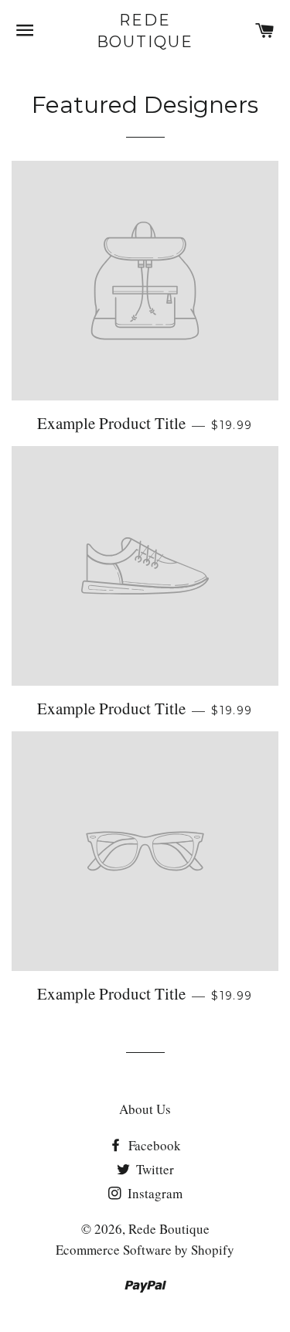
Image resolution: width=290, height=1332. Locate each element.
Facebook (153, 1145)
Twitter (153, 1169)
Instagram (154, 1193)
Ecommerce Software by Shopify (145, 1250)
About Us (145, 1109)
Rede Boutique (145, 31)
